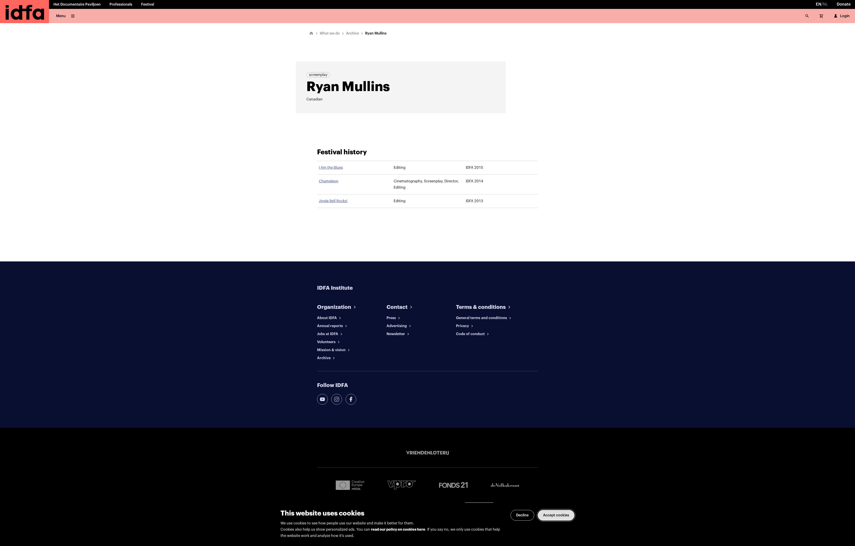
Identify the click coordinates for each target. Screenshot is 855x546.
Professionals (121, 4)
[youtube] (322, 399)
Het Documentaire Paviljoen (77, 4)
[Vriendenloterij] (427, 453)
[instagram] (336, 399)
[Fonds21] (453, 485)
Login (845, 16)
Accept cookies (556, 515)
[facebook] (351, 399)
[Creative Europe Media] (350, 485)
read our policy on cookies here (398, 529)
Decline (522, 515)
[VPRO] (401, 485)
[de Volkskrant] (505, 485)
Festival (147, 4)
